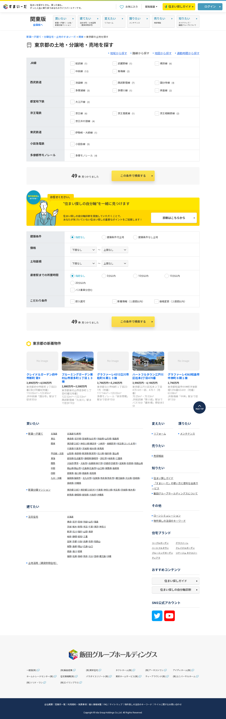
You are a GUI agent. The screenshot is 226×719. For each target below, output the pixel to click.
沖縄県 (78, 483)
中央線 (79, 71)
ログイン (210, 6)
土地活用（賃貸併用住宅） (43, 563)
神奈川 (102, 526)
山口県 (101, 468)
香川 (75, 551)
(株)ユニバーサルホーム (184, 676)
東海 (53, 458)
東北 (53, 438)
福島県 (115, 438)
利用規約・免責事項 (77, 704)
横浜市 (93, 443)
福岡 (69, 556)
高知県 (93, 473)
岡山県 (70, 468)
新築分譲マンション (39, 489)
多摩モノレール (84, 155)
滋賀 (69, 541)
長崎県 (70, 483)
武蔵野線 (123, 63)
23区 (76, 443)
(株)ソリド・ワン (34, 682)
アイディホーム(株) (182, 670)
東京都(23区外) (88, 490)
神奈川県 (85, 443)
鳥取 (69, 546)
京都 (75, 541)
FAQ (106, 704)
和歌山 (97, 541)
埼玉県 (120, 443)
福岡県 (70, 478)
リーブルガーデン (160, 543)
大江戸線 (80, 102)
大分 (91, 556)
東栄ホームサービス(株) (127, 676)
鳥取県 (108, 468)
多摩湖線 (80, 90)
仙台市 (92, 438)
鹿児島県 (120, 478)
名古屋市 (78, 458)
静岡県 (88, 458)
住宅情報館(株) (67, 676)
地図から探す (163, 53)
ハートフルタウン (160, 548)
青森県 (70, 438)
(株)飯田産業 (66, 670)
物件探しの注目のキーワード (170, 520)
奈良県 (130, 463)
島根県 (116, 468)
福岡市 (77, 478)
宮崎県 (136, 478)
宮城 (80, 522)
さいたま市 (129, 443)
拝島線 (163, 90)
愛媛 (80, 551)
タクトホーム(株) (124, 670)
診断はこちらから (174, 218)
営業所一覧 (60, 704)
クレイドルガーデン (185, 548)
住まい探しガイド (179, 6)
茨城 (69, 526)
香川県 (78, 473)
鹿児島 (102, 556)
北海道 (54, 434)
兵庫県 (92, 463)
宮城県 (85, 438)
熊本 (85, 556)
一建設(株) (31, 670)
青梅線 (121, 71)
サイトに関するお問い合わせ (168, 704)
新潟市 (92, 453)
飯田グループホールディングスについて (176, 493)
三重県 (119, 458)
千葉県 (70, 448)
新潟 (69, 531)
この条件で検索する (133, 175)
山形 (91, 522)
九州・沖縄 (56, 478)
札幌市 (77, 434)
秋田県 (100, 438)
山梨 (85, 531)
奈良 (91, 541)
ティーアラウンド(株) (155, 676)
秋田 (85, 522)
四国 (53, 473)
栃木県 (93, 448)
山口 (91, 546)
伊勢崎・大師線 (84, 132)
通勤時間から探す (188, 53)
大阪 (80, 541)
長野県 (78, 453)
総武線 (79, 63)
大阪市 (84, 463)
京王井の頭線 (82, 121)
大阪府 (70, 463)
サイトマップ (116, 704)
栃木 (75, 526)
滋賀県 (122, 463)
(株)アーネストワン (154, 670)
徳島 (69, 551)
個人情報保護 (95, 704)
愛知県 (70, 458)
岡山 (80, 546)
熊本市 (111, 478)
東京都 (70, 443)
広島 (85, 546)
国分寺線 (165, 82)
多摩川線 (123, 90)
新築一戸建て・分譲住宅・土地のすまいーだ (51, 36)
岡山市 (77, 468)
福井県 (108, 453)
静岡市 (95, 458)
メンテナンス (187, 433)
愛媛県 (70, 473)
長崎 (80, 556)
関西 (53, 463)
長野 (91, 531)
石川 (75, 531)
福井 (80, 531)
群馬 (80, 526)
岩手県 (78, 438)
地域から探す (118, 53)
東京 (96, 526)
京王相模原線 (167, 113)
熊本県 (103, 478)
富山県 (115, 453)
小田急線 (80, 144)
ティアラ (156, 558)
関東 (81, 36)
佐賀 (75, 556)
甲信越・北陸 (57, 453)
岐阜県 (111, 458)
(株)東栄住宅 (92, 670)
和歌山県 (138, 463)
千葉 (91, 526)
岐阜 (69, 536)
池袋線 (79, 82)
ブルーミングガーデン (162, 553)
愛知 (80, 536)
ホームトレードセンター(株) (39, 676)
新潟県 (85, 453)
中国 (53, 468)
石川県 (100, 453)
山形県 (108, 438)
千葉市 (77, 448)
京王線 (79, 113)
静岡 (75, 536)
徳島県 (85, 473)
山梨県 (70, 453)
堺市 (76, 463)
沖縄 (109, 556)
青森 (69, 522)
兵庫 (85, 541)
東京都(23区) (73, 490)
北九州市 (87, 478)
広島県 (85, 468)
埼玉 (85, 526)
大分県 (128, 478)
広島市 (93, 468)
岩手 (75, 522)
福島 (96, 522)
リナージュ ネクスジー (186, 553)
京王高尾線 (124, 113)
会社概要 (48, 704)
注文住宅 (33, 516)
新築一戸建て (35, 433)
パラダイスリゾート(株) (97, 676)
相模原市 (111, 443)
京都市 (114, 463)
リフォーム (160, 433)
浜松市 (103, 458)
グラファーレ (182, 543)
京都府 (107, 463)
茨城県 (85, 448)
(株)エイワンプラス (69, 682)
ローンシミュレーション (167, 515)
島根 (75, 546)
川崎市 (101, 443)
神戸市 (99, 463)
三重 (85, 536)
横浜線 (163, 63)
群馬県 (100, 448)
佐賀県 (96, 478)
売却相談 (158, 456)
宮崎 (96, 556)
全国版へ (38, 25)
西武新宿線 (124, 82)
